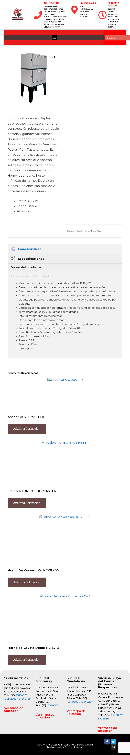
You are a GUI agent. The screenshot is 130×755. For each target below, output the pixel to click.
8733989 (103, 718)
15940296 (72, 701)
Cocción (80, 231)
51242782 (10, 698)
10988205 (52, 705)
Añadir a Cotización (26, 429)
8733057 (116, 715)
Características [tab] (29, 249)
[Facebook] (107, 741)
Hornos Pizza (95, 231)
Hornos (87, 231)
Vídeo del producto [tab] (26, 267)
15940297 (87, 701)
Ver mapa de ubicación (13, 709)
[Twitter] (113, 741)
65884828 (21, 695)
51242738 (25, 698)
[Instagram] (113, 747)
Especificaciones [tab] (31, 258)
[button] (54, 37)
